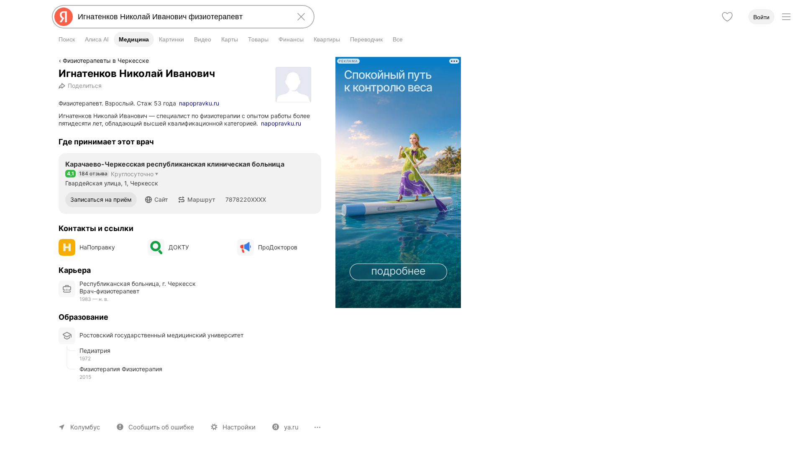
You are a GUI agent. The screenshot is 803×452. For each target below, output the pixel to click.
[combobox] (181, 17)
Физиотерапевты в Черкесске (106, 60)
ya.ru (291, 427)
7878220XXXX (245, 199)
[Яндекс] (63, 17)
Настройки (239, 427)
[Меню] (786, 16)
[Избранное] (727, 17)
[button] (156, 199)
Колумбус (85, 427)
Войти (761, 17)
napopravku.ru (199, 103)
